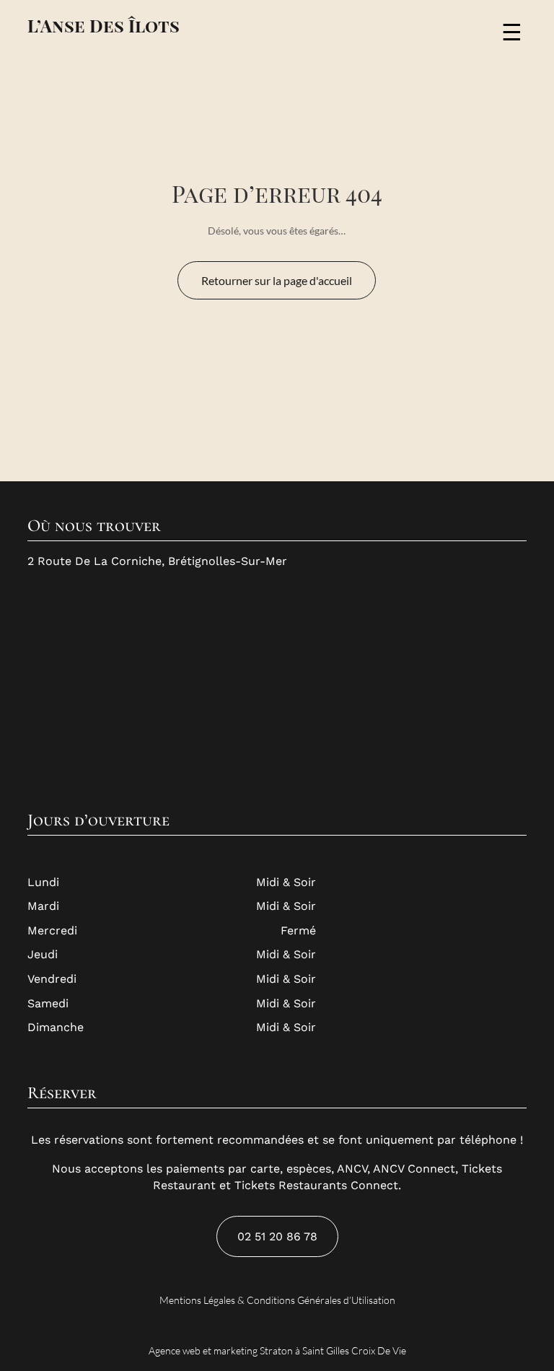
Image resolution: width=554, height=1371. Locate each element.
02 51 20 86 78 (277, 1236)
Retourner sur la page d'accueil (276, 280)
